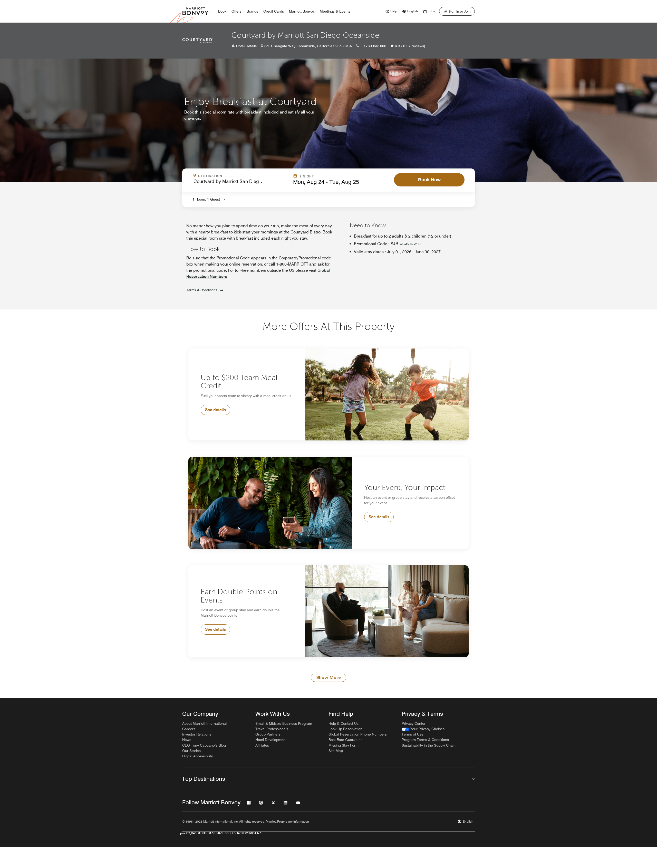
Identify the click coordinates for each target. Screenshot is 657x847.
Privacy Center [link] (414, 723)
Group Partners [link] (268, 734)
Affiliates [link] (262, 745)
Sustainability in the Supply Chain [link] (429, 745)
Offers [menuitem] (236, 11)
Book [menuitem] (222, 11)
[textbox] (235, 183)
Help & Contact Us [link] (343, 723)
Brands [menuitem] (252, 11)
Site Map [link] (335, 751)
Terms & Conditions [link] (201, 290)
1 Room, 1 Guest (206, 199)
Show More (328, 678)
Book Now (429, 179)
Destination (232, 176)
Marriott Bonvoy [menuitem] (302, 11)
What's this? (408, 244)
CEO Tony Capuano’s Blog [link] (204, 745)
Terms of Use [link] (412, 734)
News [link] (186, 740)
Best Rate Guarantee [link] (345, 740)
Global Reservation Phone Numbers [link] (357, 734)
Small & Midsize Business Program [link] (283, 723)
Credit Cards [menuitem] (273, 11)
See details (215, 409)
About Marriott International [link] (204, 723)
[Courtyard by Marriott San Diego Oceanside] (197, 40)
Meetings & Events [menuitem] (335, 11)
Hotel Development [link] (270, 740)
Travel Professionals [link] (271, 729)
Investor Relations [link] (196, 734)
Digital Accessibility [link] (197, 756)
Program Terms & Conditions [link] (425, 740)
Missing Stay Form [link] (343, 745)
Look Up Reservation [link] (345, 729)
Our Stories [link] (191, 751)
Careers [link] (188, 729)
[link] (390, 11)
